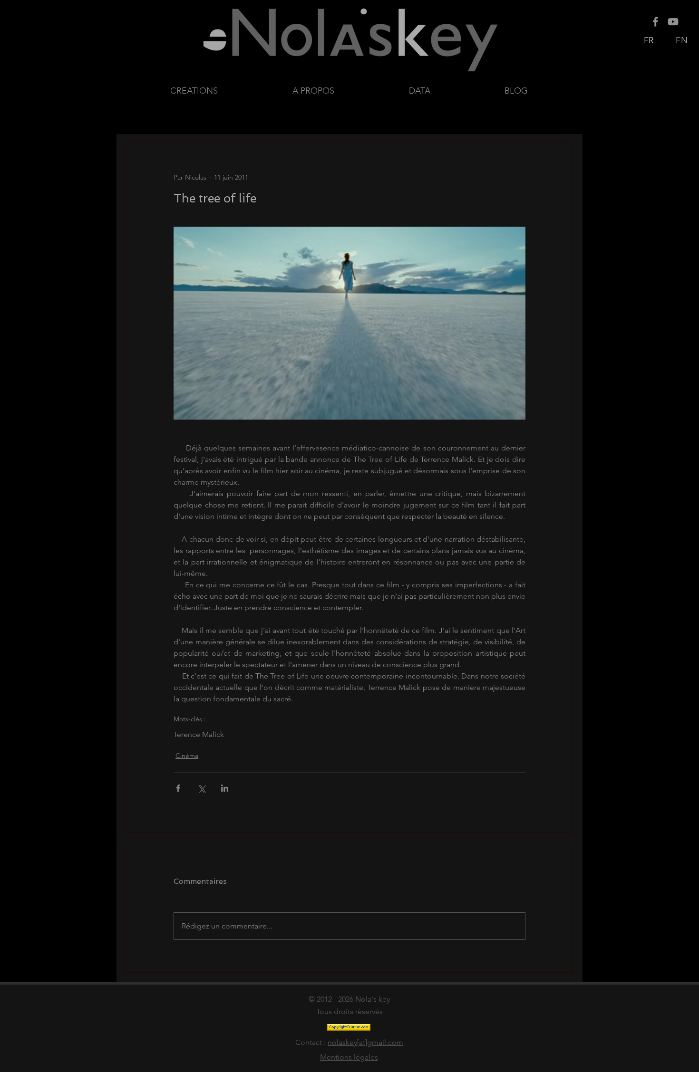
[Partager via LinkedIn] (224, 788)
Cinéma (186, 755)
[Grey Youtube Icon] (673, 21)
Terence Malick (199, 734)
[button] (449, 91)
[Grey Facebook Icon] (655, 21)
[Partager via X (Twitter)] (201, 788)
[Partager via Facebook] (178, 788)
